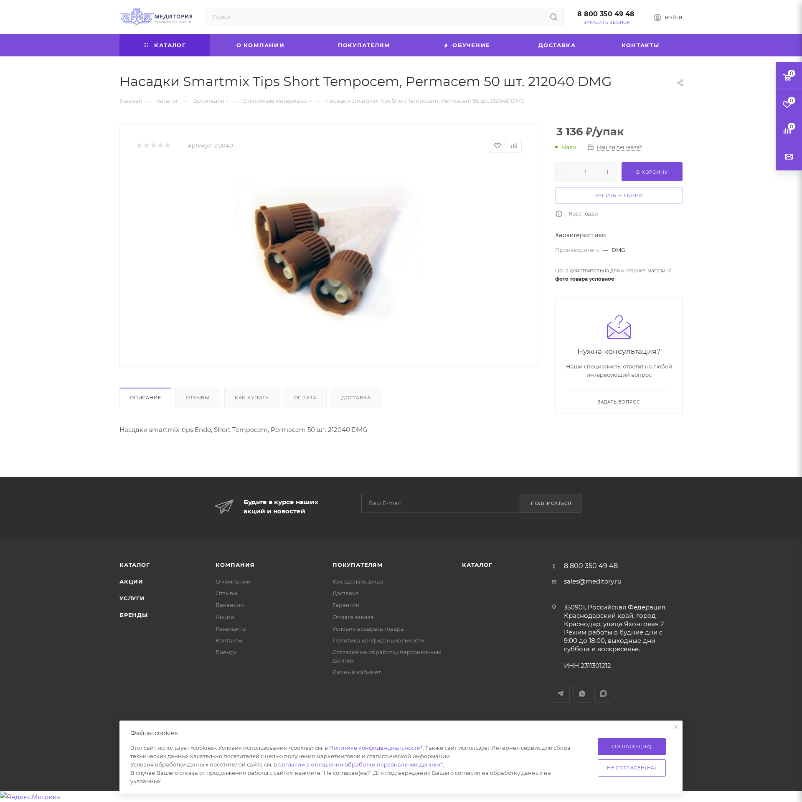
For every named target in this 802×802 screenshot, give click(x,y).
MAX (603, 694)
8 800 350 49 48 (605, 14)
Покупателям (357, 564)
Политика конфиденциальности (378, 640)
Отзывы (198, 398)
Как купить (252, 398)
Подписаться (551, 503)
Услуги (132, 598)
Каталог (134, 564)
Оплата (305, 398)
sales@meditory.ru (593, 581)
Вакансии (230, 605)
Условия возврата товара (368, 628)
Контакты (229, 640)
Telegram (561, 694)
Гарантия (345, 605)
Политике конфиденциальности (375, 747)
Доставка (356, 398)
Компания (235, 564)
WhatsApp (582, 694)
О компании (233, 581)
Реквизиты (231, 628)
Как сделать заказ (357, 581)
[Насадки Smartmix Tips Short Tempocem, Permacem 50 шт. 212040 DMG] (329, 257)
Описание (145, 398)
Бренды (133, 615)
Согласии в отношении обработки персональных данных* (360, 764)
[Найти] (553, 16)
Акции (131, 581)
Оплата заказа (353, 617)
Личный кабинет (356, 672)
